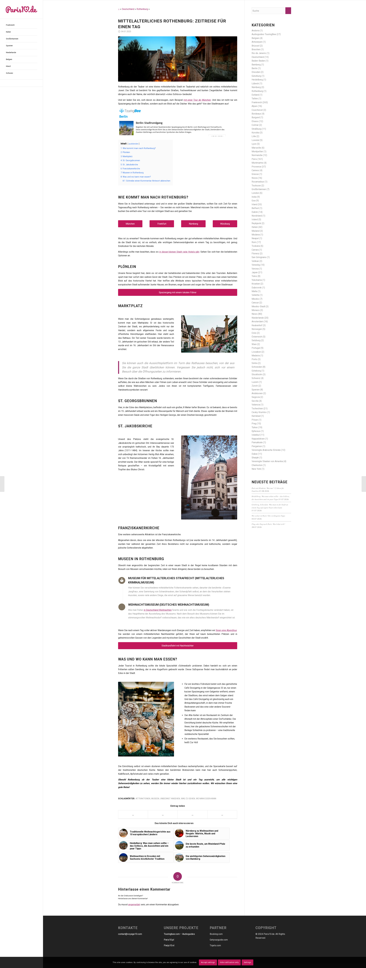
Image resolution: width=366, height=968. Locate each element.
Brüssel (255, 45)
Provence (256, 166)
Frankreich (257, 102)
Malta (254, 291)
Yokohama (257, 280)
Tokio (254, 276)
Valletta (255, 295)
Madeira (256, 355)
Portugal (256, 348)
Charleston (257, 465)
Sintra (254, 363)
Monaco (256, 310)
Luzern (255, 382)
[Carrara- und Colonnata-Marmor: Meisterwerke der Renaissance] (2, 484)
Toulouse (256, 185)
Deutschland (128, 9)
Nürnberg (193, 223)
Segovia (256, 397)
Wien (254, 344)
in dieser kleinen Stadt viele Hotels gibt (179, 251)
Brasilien (256, 49)
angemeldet (134, 904)
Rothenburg (142, 9)
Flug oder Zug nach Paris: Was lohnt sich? (268, 524)
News (254, 314)
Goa (253, 200)
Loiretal (255, 140)
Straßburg (256, 129)
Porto (254, 359)
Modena (256, 234)
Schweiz (256, 378)
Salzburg (256, 340)
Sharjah (255, 457)
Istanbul (256, 434)
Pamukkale (257, 442)
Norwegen (257, 329)
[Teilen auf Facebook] (133, 814)
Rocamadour (258, 181)
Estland (255, 94)
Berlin (254, 68)
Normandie (257, 155)
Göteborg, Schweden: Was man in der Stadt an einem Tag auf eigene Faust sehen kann (270, 506)
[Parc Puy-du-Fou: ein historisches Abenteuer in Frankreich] (364, 484)
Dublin (255, 212)
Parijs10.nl (169, 945)
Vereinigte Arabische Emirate (266, 450)
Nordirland (257, 215)
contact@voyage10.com (130, 934)
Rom (254, 242)
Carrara (255, 249)
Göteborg (256, 370)
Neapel (255, 238)
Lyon (254, 144)
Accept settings (208, 962)
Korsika (255, 132)
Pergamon (257, 446)
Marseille (256, 147)
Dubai (254, 454)
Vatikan (255, 261)
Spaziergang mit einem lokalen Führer (177, 292)
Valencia (256, 404)
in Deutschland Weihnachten (158, 610)
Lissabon (256, 351)
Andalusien (257, 393)
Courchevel (257, 110)
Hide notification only (229, 962)
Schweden (257, 367)
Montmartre (257, 162)
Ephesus (256, 431)
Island (255, 219)
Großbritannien (259, 189)
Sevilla (255, 401)
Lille (254, 136)
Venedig (256, 264)
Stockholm (257, 374)
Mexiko (255, 299)
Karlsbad (256, 416)
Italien (255, 227)
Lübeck (255, 83)
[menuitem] (21, 25)
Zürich (255, 385)
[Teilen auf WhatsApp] (192, 814)
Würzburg (225, 223)
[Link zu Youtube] (21, 83)
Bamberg (256, 64)
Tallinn (255, 98)
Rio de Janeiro (259, 53)
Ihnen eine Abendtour (226, 630)
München (130, 223)
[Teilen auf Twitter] (163, 814)
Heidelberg (257, 79)
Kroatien (256, 283)
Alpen (254, 106)
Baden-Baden (258, 60)
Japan (255, 272)
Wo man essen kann (206, 798)
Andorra (255, 30)
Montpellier (257, 151)
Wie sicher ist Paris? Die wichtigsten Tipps (268, 515)
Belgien (255, 38)
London (255, 193)
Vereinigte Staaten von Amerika (267, 461)
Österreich (257, 336)
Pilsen (255, 419)
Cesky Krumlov (259, 412)
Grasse (255, 174)
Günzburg (256, 76)
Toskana (256, 246)
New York (256, 469)
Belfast (255, 208)
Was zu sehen (188, 798)
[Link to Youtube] (222, 814)
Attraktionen (143, 798)
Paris (254, 159)
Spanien (256, 389)
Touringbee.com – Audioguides (179, 934)
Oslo (254, 333)
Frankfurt (161, 223)
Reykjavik (256, 223)
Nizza (254, 178)
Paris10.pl (169, 939)
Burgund (256, 117)
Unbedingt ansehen (170, 798)
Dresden (256, 72)
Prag (254, 423)
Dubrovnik (257, 287)
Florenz (255, 253)
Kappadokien (258, 438)
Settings (247, 962)
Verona (255, 268)
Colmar (255, 125)
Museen (155, 798)
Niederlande (258, 317)
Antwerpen (257, 42)
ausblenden (133, 144)
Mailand (255, 231)
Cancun (255, 302)
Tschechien (257, 408)
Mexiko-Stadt (258, 306)
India (254, 196)
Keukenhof (257, 325)
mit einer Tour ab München (197, 100)
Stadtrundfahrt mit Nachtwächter (178, 645)
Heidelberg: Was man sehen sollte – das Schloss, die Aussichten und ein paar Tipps (271, 497)
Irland (254, 204)
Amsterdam (257, 321)
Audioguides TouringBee (264, 34)
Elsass (255, 121)
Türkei (255, 427)
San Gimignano (259, 257)
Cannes (255, 170)
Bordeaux (256, 113)
